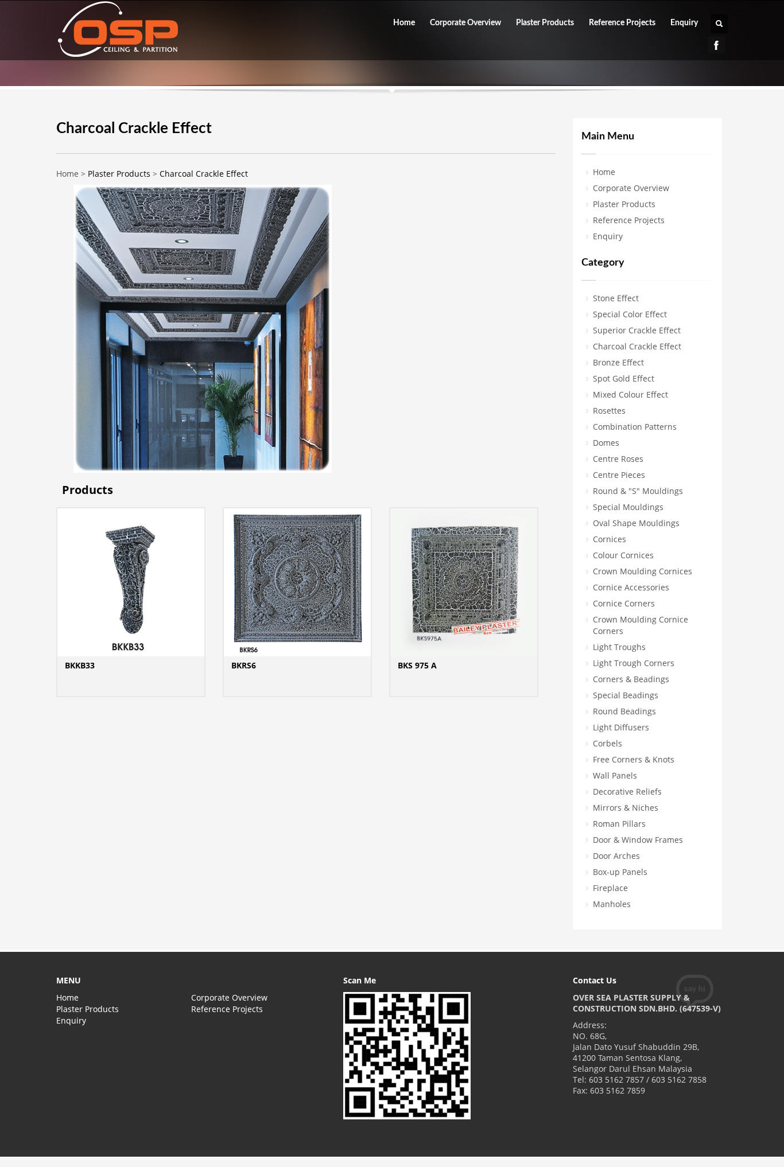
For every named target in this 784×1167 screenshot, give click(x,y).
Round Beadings (624, 711)
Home (404, 23)
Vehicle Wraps (27, 1161)
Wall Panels (615, 775)
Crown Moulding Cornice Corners (640, 625)
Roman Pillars (619, 823)
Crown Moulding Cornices (642, 571)
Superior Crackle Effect (637, 330)
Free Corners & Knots (633, 759)
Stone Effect (616, 298)
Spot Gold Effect (623, 378)
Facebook (716, 44)
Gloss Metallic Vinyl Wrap (567, 1150)
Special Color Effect (630, 314)
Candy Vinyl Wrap (407, 1150)
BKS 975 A (417, 665)
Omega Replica (342, 1150)
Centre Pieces (619, 474)
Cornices (609, 539)
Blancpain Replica (34, 1150)
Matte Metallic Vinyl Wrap (668, 1150)
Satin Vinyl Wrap (751, 1150)
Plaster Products (545, 23)
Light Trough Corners (633, 663)
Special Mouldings (628, 506)
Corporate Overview (465, 23)
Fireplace (610, 887)
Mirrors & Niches (625, 807)
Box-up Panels (620, 871)
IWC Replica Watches (270, 1150)
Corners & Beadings (631, 679)
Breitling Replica (102, 1150)
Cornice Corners (624, 603)
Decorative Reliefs (627, 791)
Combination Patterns (635, 426)
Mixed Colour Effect (630, 394)
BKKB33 (80, 665)
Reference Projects (622, 23)
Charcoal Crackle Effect (204, 173)
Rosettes (609, 410)
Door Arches (616, 855)
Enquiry (684, 23)
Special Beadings (625, 695)
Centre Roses (618, 458)
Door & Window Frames (638, 839)
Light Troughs (619, 646)
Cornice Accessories (631, 587)
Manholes (612, 903)
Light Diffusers (621, 727)
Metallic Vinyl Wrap (480, 1150)
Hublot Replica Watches (182, 1150)
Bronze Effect (618, 362)
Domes (606, 442)
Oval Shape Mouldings (636, 523)
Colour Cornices (623, 555)
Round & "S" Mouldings (638, 490)
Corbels (607, 743)
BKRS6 (243, 665)
